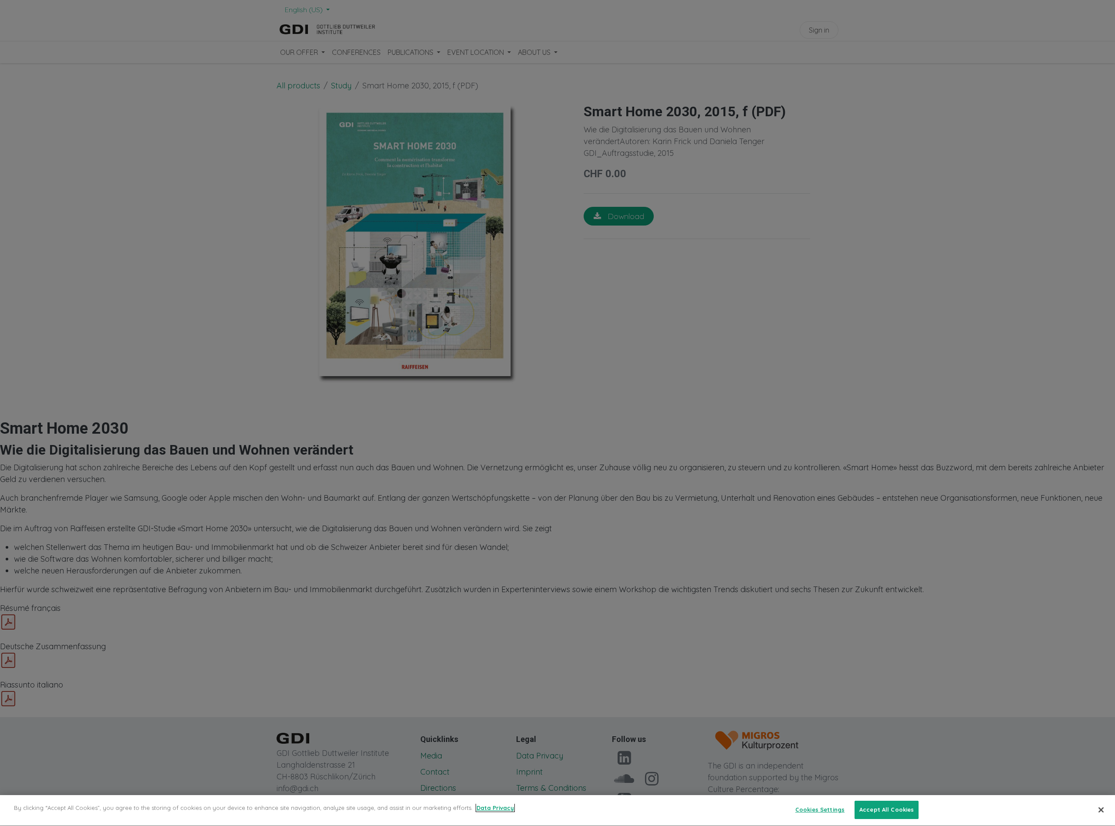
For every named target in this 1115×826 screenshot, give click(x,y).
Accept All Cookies (886, 809)
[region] (557, 810)
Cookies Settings (820, 809)
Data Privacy (495, 807)
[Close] (1101, 809)
